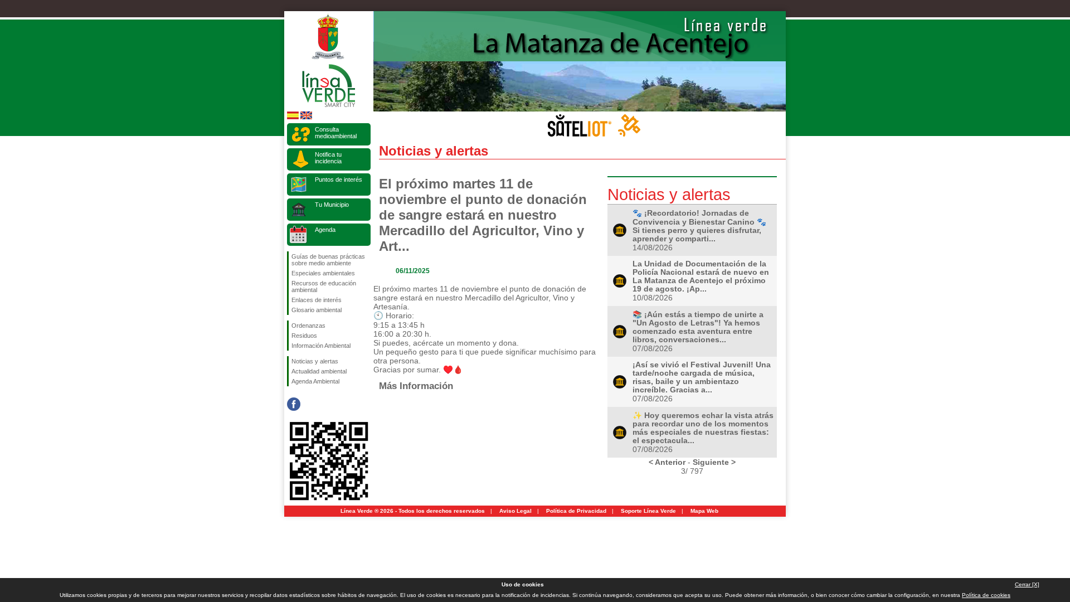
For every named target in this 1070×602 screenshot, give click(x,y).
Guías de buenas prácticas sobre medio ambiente (328, 259)
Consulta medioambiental (336, 132)
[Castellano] (293, 117)
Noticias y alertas (314, 361)
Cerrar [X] (1027, 584)
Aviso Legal (515, 511)
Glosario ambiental (316, 310)
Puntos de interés (338, 179)
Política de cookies (986, 595)
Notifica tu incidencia (328, 157)
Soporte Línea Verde (648, 511)
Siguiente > (714, 462)
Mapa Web (704, 511)
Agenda (325, 229)
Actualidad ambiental (319, 371)
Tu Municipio (332, 204)
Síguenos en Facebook (293, 404)
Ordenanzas (308, 325)
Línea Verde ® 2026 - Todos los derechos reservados (413, 511)
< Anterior (667, 462)
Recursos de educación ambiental (323, 286)
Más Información (416, 385)
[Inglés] (306, 117)
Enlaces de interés (316, 300)
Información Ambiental (321, 345)
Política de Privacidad (576, 511)
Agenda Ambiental (315, 381)
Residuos (304, 335)
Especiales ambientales (323, 273)
